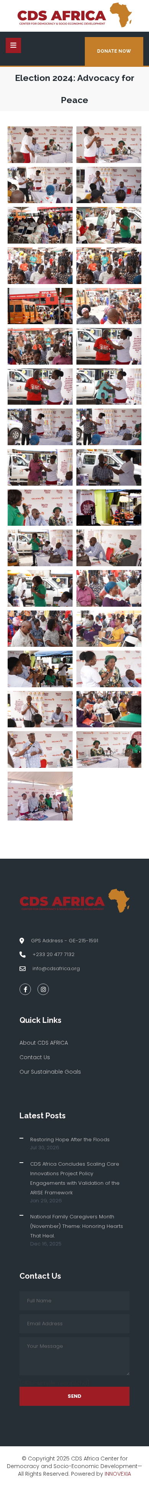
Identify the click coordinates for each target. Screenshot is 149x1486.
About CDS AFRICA (43, 1043)
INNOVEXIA (118, 1474)
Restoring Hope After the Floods (70, 1139)
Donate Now (114, 51)
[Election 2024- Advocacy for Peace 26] (108, 265)
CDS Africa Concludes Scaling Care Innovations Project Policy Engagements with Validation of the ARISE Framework (75, 1178)
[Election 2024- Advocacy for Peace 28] (108, 225)
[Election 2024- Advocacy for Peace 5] (40, 709)
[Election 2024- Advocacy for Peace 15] (40, 507)
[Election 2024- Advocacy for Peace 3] (40, 749)
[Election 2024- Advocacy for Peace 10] (108, 588)
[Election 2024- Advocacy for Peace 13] (40, 548)
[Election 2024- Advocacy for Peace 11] (40, 588)
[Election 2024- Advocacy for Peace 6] (108, 669)
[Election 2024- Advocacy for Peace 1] (40, 796)
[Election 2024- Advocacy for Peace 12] (108, 548)
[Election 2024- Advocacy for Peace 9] (40, 629)
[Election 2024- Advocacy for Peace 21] (40, 386)
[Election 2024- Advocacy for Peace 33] (40, 144)
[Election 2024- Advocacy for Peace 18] (108, 427)
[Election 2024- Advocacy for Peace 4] (108, 709)
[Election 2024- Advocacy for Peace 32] (108, 144)
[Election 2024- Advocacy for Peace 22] (108, 346)
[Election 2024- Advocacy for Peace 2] (108, 749)
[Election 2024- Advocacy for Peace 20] (108, 386)
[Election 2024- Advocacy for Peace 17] (40, 467)
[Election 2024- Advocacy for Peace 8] (108, 629)
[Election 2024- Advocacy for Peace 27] (40, 265)
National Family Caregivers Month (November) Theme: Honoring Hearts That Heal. (76, 1226)
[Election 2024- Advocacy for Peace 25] (40, 306)
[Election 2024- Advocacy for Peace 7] (40, 669)
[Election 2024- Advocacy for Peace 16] (108, 467)
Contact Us (34, 1057)
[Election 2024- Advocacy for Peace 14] (108, 507)
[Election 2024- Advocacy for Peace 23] (40, 346)
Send (74, 1396)
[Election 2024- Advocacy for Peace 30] (108, 185)
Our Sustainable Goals (50, 1072)
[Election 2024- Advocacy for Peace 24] (108, 306)
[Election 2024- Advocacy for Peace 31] (40, 185)
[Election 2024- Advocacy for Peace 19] (40, 427)
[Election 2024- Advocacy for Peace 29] (40, 225)
